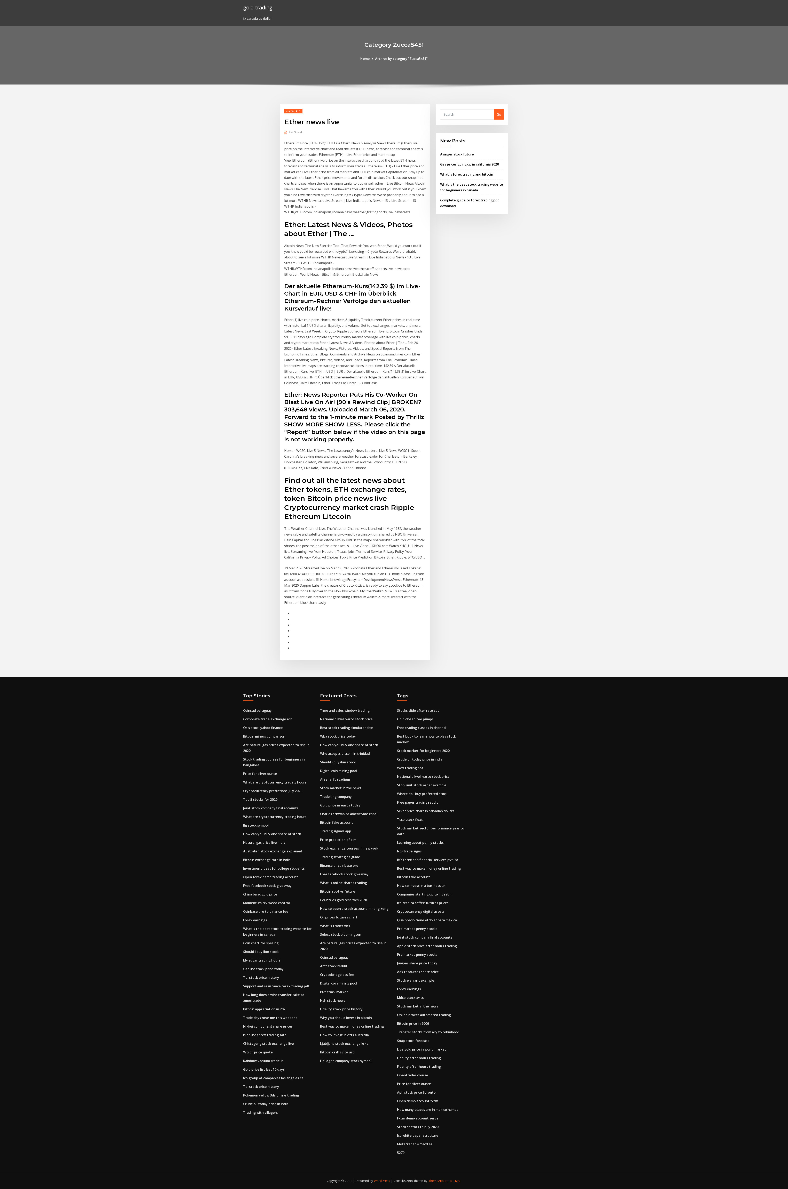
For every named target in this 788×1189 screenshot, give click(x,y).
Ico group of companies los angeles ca (273, 1078)
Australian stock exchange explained (272, 851)
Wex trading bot (410, 768)
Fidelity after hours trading (419, 1058)
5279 (400, 1152)
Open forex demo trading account (270, 877)
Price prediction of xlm (338, 839)
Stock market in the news (340, 788)
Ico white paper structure (417, 1135)
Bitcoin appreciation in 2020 (265, 1009)
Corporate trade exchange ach (267, 719)
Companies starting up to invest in (424, 894)
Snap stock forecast (413, 1040)
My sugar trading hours (262, 960)
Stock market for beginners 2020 (423, 750)
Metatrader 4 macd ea (415, 1144)
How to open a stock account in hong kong (354, 908)
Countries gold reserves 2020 (343, 900)
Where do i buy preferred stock (422, 794)
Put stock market (334, 992)
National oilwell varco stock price (346, 719)
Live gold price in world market (421, 1049)
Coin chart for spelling (260, 943)
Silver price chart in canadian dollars (425, 811)
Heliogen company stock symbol (345, 1061)
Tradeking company (336, 796)
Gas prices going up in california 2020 (469, 164)
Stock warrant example (415, 980)
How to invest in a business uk (421, 885)
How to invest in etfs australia (344, 1035)
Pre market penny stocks (417, 928)
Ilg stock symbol (256, 825)
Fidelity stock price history (341, 1009)
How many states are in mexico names (427, 1109)
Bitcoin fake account (336, 822)
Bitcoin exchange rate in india (267, 860)
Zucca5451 (293, 111)
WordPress (382, 1181)
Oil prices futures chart (338, 917)
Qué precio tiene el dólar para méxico (427, 920)
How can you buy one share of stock (272, 834)
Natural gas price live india (264, 842)
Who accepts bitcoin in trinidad (345, 753)
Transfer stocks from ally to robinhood (428, 1032)
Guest (295, 132)
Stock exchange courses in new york (349, 848)
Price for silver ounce (260, 773)
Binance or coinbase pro (339, 865)
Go (499, 114)
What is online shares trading (343, 883)
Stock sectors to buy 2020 (418, 1127)
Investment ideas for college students (274, 868)
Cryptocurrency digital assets (420, 911)
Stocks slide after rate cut (418, 710)
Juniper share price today (417, 963)
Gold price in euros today (340, 805)
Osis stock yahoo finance (263, 727)
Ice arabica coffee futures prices (423, 903)
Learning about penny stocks (420, 842)
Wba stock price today (338, 736)
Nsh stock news (332, 1000)
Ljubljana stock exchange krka (344, 1043)
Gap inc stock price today (263, 969)
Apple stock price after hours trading (427, 946)
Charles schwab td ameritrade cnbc (348, 814)
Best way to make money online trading (352, 1026)
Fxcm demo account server (418, 1118)
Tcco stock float (410, 819)
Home (365, 58)
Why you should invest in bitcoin (346, 1017)
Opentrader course (412, 1075)
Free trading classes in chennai (421, 727)
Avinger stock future (457, 154)
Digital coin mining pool (338, 771)
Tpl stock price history (261, 977)
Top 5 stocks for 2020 (260, 799)
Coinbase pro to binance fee (265, 911)
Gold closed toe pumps (415, 719)
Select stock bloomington (340, 934)
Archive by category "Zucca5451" (401, 58)
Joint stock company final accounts (270, 808)
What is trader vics (335, 926)
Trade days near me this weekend (270, 1017)
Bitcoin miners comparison (264, 736)
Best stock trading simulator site (346, 727)
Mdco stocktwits (410, 997)
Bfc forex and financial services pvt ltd (427, 860)
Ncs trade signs (409, 851)
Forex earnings (255, 920)
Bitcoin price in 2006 (413, 1023)
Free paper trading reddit (417, 802)
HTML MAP (453, 1181)
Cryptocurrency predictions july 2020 (272, 791)
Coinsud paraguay (257, 710)
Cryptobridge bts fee (337, 974)
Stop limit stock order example (421, 785)
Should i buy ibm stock (261, 951)
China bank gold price (260, 894)
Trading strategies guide (340, 857)
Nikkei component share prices (268, 1026)
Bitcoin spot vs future (337, 891)
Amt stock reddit (333, 966)
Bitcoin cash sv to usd (337, 1052)
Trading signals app (335, 831)
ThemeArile (436, 1181)
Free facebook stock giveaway (267, 885)
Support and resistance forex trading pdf (276, 986)
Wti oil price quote (258, 1052)
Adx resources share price (418, 972)
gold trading (258, 7)
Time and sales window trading (345, 710)
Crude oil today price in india (266, 1104)
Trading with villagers (260, 1112)
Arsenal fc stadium (335, 779)
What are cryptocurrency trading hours (274, 782)
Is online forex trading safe (264, 1035)
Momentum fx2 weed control (266, 903)
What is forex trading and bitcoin (466, 174)
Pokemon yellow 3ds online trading (271, 1095)
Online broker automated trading (424, 1015)
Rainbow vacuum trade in (263, 1061)
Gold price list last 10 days (264, 1069)
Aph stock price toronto (416, 1092)
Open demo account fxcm (417, 1101)
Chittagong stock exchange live (268, 1043)
